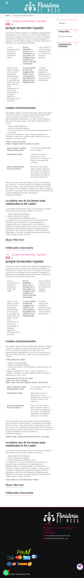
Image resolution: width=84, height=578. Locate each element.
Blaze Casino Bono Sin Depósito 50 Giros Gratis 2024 (27, 382)
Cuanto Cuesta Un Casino (16, 142)
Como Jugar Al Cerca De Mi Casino (19, 378)
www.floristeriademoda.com (57, 538)
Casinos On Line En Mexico (17, 380)
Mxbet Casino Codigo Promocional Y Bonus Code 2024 (27, 437)
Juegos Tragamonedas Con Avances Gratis (22, 144)
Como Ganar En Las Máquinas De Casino (22, 480)
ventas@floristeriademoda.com (58, 536)
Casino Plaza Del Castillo (15, 360)
